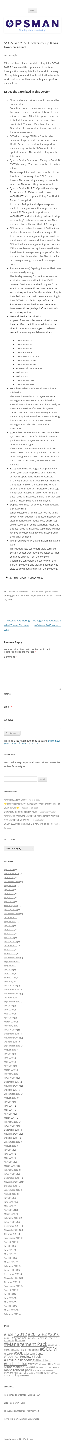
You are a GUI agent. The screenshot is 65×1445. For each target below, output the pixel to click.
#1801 (9, 1334)
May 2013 (9, 1301)
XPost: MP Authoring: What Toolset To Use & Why (17, 625)
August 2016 (10, 1145)
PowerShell (11, 1373)
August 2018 (10, 1049)
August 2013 (10, 1289)
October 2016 (10, 1137)
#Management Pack (25, 1344)
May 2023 (9, 897)
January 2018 (10, 1077)
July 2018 (8, 1053)
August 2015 (10, 1193)
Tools (56, 1373)
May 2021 (9, 949)
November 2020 (12, 957)
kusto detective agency (47, 1367)
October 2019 (10, 997)
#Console (9, 1340)
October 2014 (10, 1233)
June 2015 (9, 1201)
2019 (49, 1364)
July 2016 (8, 1149)
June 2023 (9, 893)
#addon (7, 1338)
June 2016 (9, 1153)
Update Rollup (51, 591)
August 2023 (10, 885)
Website (8, 719)
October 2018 (10, 1041)
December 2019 (11, 989)
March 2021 (10, 953)
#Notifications (54, 1345)
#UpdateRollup (41, 595)
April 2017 (9, 1113)
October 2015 (10, 1185)
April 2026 (9, 869)
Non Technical (39, 1370)
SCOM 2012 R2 (35, 591)
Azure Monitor (14, 1367)
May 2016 (9, 1157)
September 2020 (12, 961)
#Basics (35, 1338)
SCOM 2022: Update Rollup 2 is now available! (26, 823)
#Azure (26, 1338)
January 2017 (10, 1125)
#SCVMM (8, 1353)
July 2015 (8, 1197)
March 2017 (10, 1117)
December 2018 (11, 1033)
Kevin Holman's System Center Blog (21, 1418)
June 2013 (9, 1297)
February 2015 (11, 1217)
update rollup (12, 1375)
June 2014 (9, 1249)
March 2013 (10, 1309)
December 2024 (11, 873)
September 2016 (12, 1141)
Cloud (27, 1367)
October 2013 (10, 1281)
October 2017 (10, 1089)
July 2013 (8, 1293)
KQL (32, 1367)
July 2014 (8, 1245)
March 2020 (10, 977)
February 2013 (11, 1314)
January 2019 (10, 1029)
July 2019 (8, 1005)
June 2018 (9, 1057)
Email (8, 706)
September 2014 (12, 1237)
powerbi (49, 1370)
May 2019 (9, 1013)
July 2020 (8, 969)
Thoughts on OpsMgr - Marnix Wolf (21, 1410)
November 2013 (12, 1277)
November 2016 (12, 1133)
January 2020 (10, 985)
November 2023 (12, 881)
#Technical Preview (17, 1357)
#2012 (20, 1334)
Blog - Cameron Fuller (14, 1402)
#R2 (22, 1350)
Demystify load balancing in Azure (20, 811)
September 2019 (12, 1001)
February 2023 (11, 905)
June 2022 (9, 929)
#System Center (34, 1353)
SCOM (22, 1372)
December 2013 (11, 1273)
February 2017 (11, 1121)
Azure (57, 1364)
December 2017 (11, 1081)
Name (8, 693)
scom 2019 (43, 1373)
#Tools (37, 1357)
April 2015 (9, 1209)
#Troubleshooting (19, 1360)
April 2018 (9, 1065)
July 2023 (8, 889)
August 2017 (10, 1097)
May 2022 (9, 933)
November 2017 (12, 1085)
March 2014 (10, 1261)
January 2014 (10, 1269)
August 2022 (10, 921)
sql (51, 1373)
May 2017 (9, 1109)
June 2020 (9, 973)
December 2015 (11, 1177)
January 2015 (10, 1221)
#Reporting (32, 1350)
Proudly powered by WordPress (18, 1438)
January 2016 (10, 1173)
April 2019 (9, 1017)
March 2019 (10, 1021)
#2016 (54, 1334)
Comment (10, 656)
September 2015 (12, 1189)
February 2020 (11, 981)
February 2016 (11, 1169)
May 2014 (9, 1253)
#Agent (16, 1338)
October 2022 (10, 917)
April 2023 (9, 901)
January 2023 (10, 909)
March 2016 (10, 1165)
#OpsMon (15, 1350)
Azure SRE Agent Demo (15, 799)
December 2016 (11, 1129)
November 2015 (12, 1181)
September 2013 (12, 1285)
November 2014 (12, 1229)
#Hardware (20, 1341)
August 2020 (10, 965)
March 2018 (10, 1069)
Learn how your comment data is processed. (32, 742)
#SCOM (29, 595)
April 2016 (9, 1161)
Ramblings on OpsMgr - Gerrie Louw (22, 1394)
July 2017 (8, 1101)
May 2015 (9, 1205)
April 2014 (9, 1257)
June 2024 (9, 877)
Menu (32, 10)
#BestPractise (48, 1338)
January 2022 (10, 941)
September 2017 (12, 1093)
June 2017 (9, 1105)
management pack (18, 1370)
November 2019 (12, 993)
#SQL (18, 1353)
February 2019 (11, 1025)
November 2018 (12, 1037)
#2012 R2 (20, 595)
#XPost (32, 1364)
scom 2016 (30, 1373)
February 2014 (11, 1265)
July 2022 (8, 925)
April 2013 (9, 1305)
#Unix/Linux (43, 1360)
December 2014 (11, 1225)
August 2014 (10, 1241)
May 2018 (9, 1061)
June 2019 (9, 1009)
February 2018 (11, 1073)
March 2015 (10, 1213)
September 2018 (12, 1045)
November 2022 (12, 913)
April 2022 (9, 937)
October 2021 (10, 945)
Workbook (24, 1376)
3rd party (41, 1364)
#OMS (7, 1349)
